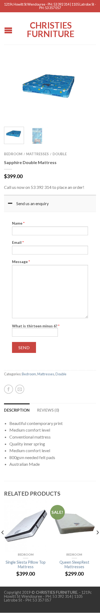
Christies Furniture (50, 29)
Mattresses (37, 154)
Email (18, 242)
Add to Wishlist (82, 66)
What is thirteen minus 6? (35, 326)
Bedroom (13, 154)
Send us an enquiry (32, 203)
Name (18, 223)
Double (60, 154)
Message (21, 262)
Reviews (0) (48, 410)
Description (17, 410)
